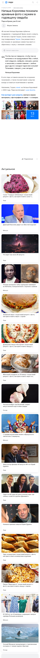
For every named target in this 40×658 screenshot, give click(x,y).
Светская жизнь (18, 7)
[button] (7, 105)
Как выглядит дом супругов (12, 95)
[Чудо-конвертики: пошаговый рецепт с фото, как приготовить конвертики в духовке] (20, 548)
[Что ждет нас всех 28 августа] (20, 248)
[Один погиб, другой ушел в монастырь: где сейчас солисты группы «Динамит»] (20, 488)
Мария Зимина (12, 25)
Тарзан (17, 39)
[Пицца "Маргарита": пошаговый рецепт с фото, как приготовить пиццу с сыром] (20, 578)
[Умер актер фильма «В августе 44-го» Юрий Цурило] (20, 458)
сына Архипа (30, 90)
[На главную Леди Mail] (10, 2)
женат (18, 87)
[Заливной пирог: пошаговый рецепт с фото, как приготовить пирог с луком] (20, 308)
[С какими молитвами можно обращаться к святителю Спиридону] (20, 428)
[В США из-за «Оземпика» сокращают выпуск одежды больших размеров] (20, 608)
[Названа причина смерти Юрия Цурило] (20, 518)
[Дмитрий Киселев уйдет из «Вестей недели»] (20, 218)
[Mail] (6, 2)
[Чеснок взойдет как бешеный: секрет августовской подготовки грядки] (20, 398)
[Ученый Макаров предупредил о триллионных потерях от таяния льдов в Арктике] (20, 638)
